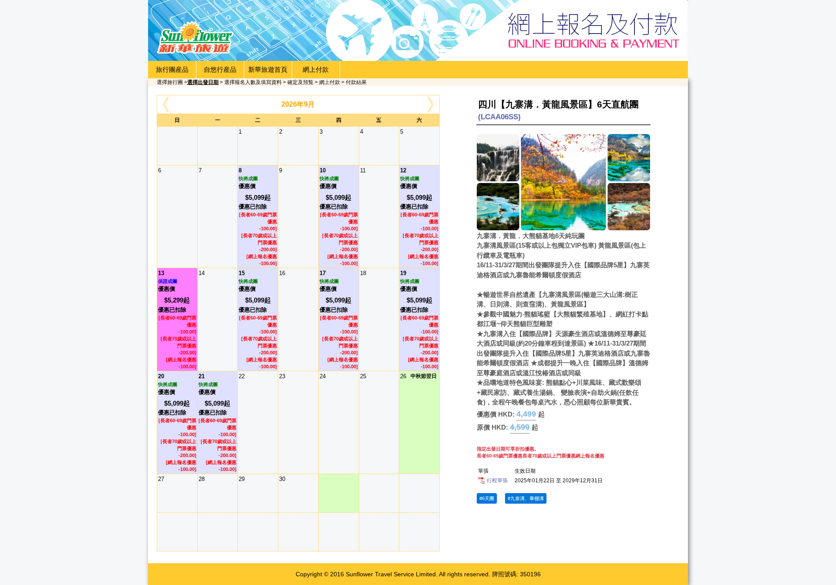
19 (419, 319)
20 (177, 422)
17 (339, 319)
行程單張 (497, 480)
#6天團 (486, 498)
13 (177, 319)
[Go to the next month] (431, 104)
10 (339, 216)
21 (218, 422)
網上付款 (316, 69)
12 (419, 216)
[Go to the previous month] (165, 104)
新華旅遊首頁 (267, 69)
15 (258, 319)
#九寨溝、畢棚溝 (526, 498)
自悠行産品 (220, 69)
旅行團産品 (172, 69)
